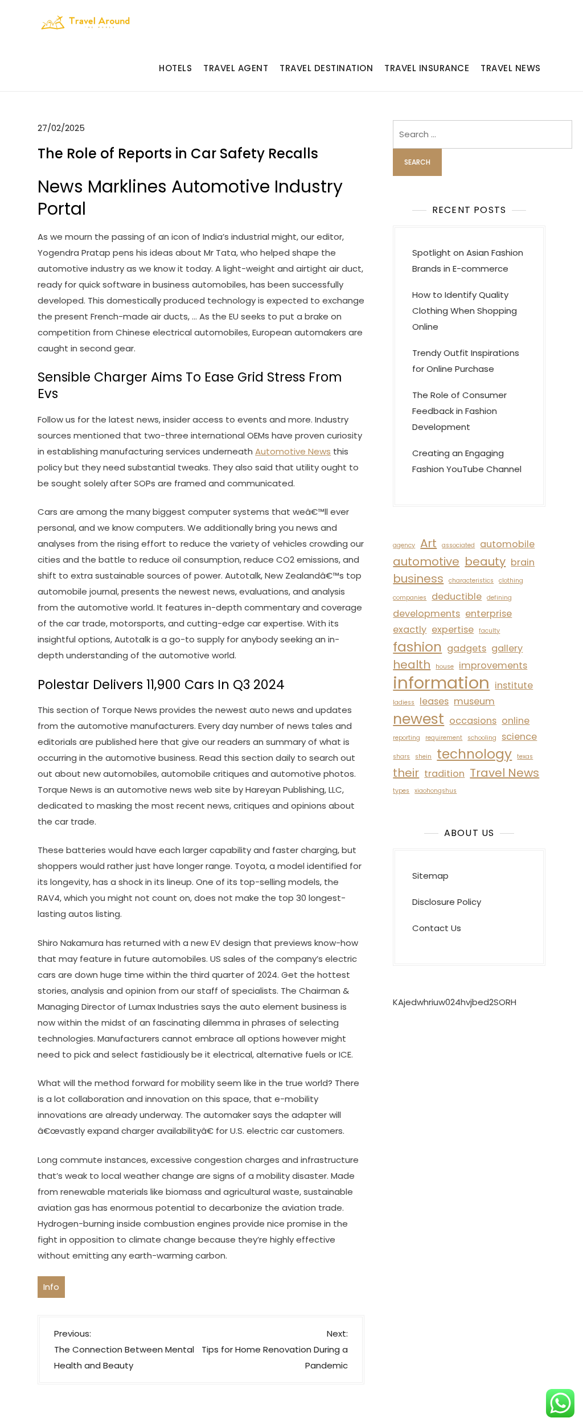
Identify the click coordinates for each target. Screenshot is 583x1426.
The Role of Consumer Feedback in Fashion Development (459, 411)
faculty (489, 630)
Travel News (511, 68)
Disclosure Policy (446, 902)
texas (525, 756)
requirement (443, 738)
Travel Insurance (426, 68)
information (441, 683)
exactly (409, 629)
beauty (485, 561)
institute (514, 685)
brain (523, 562)
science (519, 736)
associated (458, 545)
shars (401, 756)
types (401, 790)
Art (428, 543)
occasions (472, 720)
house (445, 666)
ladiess (403, 702)
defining (499, 597)
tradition (444, 773)
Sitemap (430, 876)
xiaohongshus (435, 790)
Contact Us (436, 928)
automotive (426, 561)
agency (404, 545)
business (418, 579)
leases (434, 701)
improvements (493, 665)
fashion (417, 647)
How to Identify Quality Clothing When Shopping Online (464, 311)
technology (474, 754)
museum (474, 701)
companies (409, 597)
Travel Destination (326, 68)
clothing (511, 580)
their (406, 773)
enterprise (488, 613)
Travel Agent (235, 68)
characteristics (471, 580)
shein (423, 756)
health (411, 665)
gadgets (466, 648)
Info (51, 1287)
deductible (457, 596)
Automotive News (293, 451)
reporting (406, 738)
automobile (507, 544)
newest (418, 719)
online (515, 720)
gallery (507, 648)
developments (426, 613)
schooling (481, 738)
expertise (453, 629)
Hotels (175, 68)
